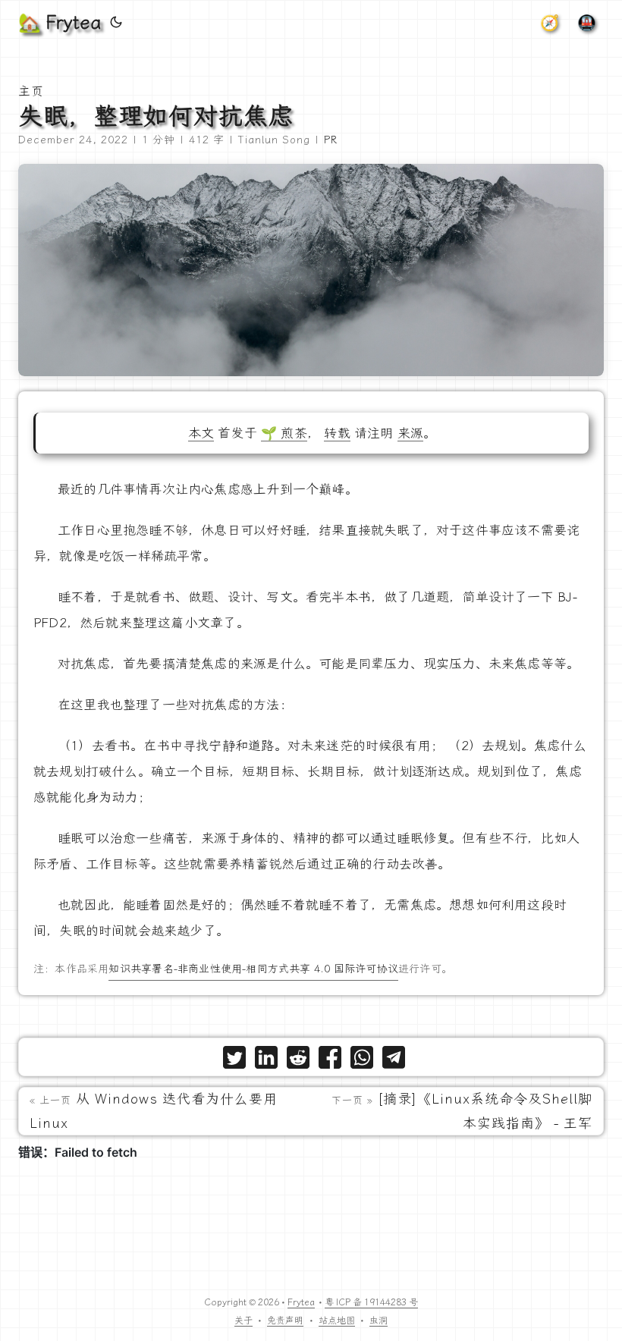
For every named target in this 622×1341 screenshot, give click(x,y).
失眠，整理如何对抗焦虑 (156, 116)
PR (331, 139)
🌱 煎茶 (284, 433)
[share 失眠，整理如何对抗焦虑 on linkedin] (266, 1061)
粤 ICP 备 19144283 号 (371, 1302)
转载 (337, 433)
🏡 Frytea (59, 22)
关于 (243, 1320)
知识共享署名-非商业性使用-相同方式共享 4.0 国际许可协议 (252, 969)
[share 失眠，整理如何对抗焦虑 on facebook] (330, 1061)
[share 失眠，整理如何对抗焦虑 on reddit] (298, 1061)
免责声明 (285, 1320)
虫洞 (378, 1320)
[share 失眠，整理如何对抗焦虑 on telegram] (393, 1061)
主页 (31, 91)
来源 (410, 433)
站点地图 (337, 1320)
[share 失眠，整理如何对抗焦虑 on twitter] (234, 1061)
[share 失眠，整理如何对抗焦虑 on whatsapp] (361, 1061)
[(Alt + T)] (116, 23)
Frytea (301, 1302)
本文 (201, 433)
